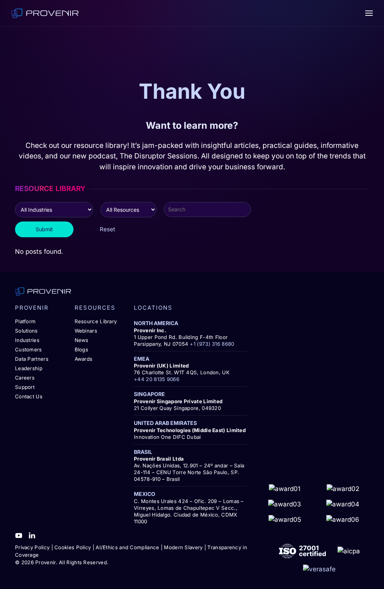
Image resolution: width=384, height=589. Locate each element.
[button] (369, 13)
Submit (44, 229)
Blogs (81, 349)
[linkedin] (32, 535)
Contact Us (28, 396)
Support (24, 387)
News (81, 340)
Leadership (28, 368)
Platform (25, 321)
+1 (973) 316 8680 (212, 344)
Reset (107, 229)
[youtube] (18, 535)
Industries (27, 340)
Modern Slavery (183, 547)
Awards (84, 359)
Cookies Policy (72, 547)
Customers (28, 349)
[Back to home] (45, 13)
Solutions (26, 331)
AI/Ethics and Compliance (127, 547)
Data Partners (31, 359)
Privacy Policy (32, 547)
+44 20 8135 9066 (156, 379)
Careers (24, 378)
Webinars (86, 331)
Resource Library (96, 321)
